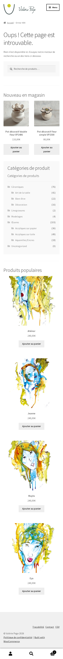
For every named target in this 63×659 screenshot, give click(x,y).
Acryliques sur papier (26, 228)
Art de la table (22, 192)
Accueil (10, 22)
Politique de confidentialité (18, 637)
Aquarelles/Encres (24, 240)
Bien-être (20, 198)
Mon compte (10, 654)
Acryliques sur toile (25, 234)
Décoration (21, 204)
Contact (49, 626)
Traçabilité (38, 626)
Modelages (17, 216)
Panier (48, 651)
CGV (57, 626)
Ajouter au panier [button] (16, 149)
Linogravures (18, 210)
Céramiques (17, 186)
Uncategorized (19, 246)
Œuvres (15, 222)
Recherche (31, 654)
